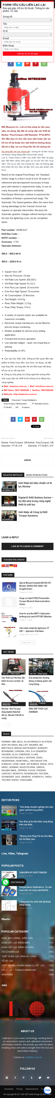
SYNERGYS (38, 777)
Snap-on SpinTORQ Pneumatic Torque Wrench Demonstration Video (34, 601)
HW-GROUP (36, 761)
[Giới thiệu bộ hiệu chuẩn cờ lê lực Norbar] (9, 486)
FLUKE (34, 754)
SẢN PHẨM (7, 974)
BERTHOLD (7, 748)
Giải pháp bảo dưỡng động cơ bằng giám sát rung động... (40, 681)
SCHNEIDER (8, 777)
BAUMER (33, 745)
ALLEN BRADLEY (32, 741)
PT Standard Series (40, 403)
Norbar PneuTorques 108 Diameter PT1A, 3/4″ (14, 444)
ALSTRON (47, 741)
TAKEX (48, 777)
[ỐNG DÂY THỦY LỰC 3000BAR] (41, 697)
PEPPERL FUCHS (26, 770)
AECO (20, 741)
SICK (17, 777)
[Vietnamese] (15, 565)
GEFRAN (30, 757)
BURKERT (42, 748)
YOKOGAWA (26, 780)
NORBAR (6, 741)
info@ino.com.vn (33, 1057)
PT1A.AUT (7, 407)
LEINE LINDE (19, 764)
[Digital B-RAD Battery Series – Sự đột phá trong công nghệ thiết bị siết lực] (9, 501)
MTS (50, 764)
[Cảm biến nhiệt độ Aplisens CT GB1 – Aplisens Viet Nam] (9, 632)
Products (26, 407)
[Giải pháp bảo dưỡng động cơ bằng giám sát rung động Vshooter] (41, 666)
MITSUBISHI (33, 764)
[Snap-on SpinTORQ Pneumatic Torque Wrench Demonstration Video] (9, 602)
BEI (41, 745)
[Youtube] (48, 1078)
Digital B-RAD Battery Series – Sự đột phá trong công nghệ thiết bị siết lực (35, 501)
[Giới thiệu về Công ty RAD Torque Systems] (9, 515)
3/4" (17, 407)
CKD (27, 751)
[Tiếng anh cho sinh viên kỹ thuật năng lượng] (9, 905)
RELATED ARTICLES (12, 475)
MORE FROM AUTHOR (36, 475)
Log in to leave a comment (27, 546)
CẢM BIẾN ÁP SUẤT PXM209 (33, 872)
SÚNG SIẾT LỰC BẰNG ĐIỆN (16, 942)
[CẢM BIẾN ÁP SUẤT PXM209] (9, 876)
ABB (14, 741)
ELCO (15, 754)
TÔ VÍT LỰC (7, 960)
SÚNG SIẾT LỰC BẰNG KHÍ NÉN (17, 947)
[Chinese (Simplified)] (4, 565)
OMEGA (40, 767)
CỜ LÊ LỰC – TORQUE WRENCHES (10, 704)
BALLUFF (23, 745)
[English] (7, 565)
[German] (11, 565)
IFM (45, 761)
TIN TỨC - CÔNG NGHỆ (11, 674)
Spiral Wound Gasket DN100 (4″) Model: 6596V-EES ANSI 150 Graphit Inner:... (35, 586)
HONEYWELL (22, 761)
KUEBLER (6, 764)
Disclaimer (9, 1089)
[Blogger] (7, 1078)
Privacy (19, 1089)
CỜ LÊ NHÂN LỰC (10, 951)
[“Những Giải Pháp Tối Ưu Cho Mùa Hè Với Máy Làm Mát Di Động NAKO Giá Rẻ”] (9, 840)
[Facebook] (15, 1078)
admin (27, 459)
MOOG (43, 764)
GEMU (39, 757)
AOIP (4, 745)
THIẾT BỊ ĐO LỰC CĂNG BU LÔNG (19, 956)
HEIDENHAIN (8, 761)
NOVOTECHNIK (27, 767)
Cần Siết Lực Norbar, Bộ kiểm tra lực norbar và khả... (13, 681)
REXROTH (18, 773)
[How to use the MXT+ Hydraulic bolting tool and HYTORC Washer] (9, 617)
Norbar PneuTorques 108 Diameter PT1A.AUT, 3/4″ (40, 444)
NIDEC (5, 767)
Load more (26, 642)
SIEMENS (26, 777)
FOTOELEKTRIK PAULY (13, 757)
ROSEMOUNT (31, 773)
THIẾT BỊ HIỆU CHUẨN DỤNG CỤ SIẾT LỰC (23, 965)
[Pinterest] (23, 1078)
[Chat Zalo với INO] (47, 1090)
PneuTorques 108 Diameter (15, 403)
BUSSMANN (7, 751)
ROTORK (43, 773)
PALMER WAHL (9, 770)
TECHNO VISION (10, 780)
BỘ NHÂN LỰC (7, 490)
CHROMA (19, 751)
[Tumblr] (32, 1078)
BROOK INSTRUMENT (25, 748)
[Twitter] (40, 1078)
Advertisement (32, 1089)
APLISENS (12, 745)
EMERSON (24, 754)
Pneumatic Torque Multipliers (24, 400)
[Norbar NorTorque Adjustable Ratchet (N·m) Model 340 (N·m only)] (14, 697)
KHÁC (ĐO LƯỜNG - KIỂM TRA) (17, 938)
